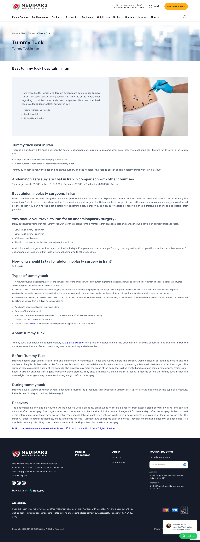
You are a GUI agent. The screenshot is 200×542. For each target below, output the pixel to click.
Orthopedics (71, 17)
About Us (116, 457)
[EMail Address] (184, 464)
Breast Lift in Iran (66, 428)
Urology (117, 17)
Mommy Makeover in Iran (43, 428)
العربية (156, 6)
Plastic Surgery (20, 17)
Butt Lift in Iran (20, 428)
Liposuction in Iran (87, 428)
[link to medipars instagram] (14, 483)
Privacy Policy (161, 529)
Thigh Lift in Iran (107, 428)
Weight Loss (103, 17)
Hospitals (142, 17)
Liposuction (32, 323)
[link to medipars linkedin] (24, 483)
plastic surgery (75, 342)
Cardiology (87, 17)
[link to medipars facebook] (19, 483)
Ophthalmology (40, 17)
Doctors (129, 17)
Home (15, 33)
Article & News (119, 462)
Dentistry (57, 17)
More (153, 17)
